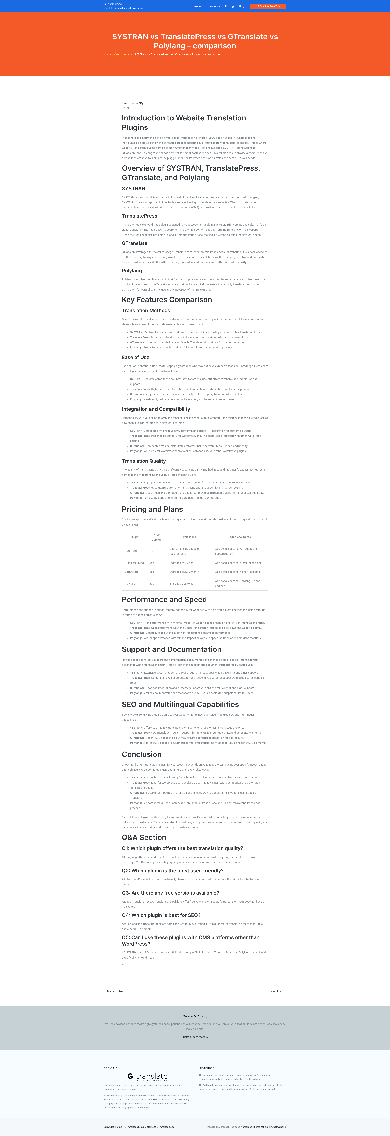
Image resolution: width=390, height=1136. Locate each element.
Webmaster (131, 103)
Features (214, 6)
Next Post (278, 991)
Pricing (229, 6)
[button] (268, 6)
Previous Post (114, 991)
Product (198, 6)
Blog (242, 6)
